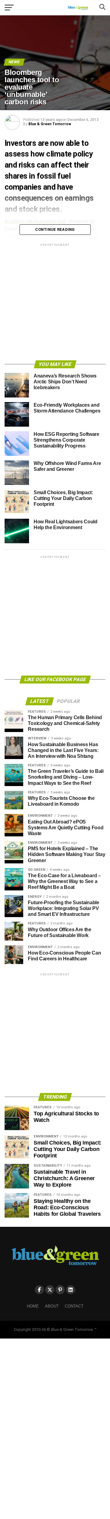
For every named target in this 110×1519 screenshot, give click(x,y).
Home (33, 1306)
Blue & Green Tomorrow (49, 124)
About (52, 1306)
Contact (74, 1306)
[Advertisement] (55, 303)
